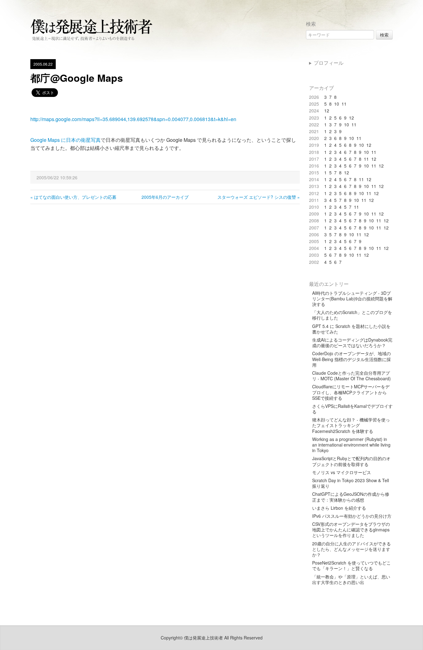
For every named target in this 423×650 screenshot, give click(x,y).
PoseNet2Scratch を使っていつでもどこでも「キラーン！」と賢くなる (351, 565)
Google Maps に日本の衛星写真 (65, 139)
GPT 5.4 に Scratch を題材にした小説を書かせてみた (351, 328)
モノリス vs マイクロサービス (341, 472)
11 (344, 104)
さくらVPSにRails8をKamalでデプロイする (352, 408)
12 (326, 110)
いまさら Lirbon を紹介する (339, 508)
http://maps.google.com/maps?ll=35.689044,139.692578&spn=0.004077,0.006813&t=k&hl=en (133, 119)
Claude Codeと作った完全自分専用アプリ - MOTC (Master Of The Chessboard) (351, 375)
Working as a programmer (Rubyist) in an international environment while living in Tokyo (351, 444)
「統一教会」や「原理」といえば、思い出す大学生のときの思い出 (351, 579)
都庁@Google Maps (76, 78)
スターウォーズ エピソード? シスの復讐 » (258, 197)
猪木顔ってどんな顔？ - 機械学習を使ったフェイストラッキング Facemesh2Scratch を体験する (351, 425)
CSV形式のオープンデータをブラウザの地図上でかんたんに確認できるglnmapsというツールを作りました (351, 529)
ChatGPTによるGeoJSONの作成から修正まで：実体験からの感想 (350, 496)
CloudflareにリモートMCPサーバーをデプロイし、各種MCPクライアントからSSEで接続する (351, 392)
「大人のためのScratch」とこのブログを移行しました (352, 315)
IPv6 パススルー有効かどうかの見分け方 (351, 516)
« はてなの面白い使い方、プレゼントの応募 (73, 197)
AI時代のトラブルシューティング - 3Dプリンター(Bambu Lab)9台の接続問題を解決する (352, 298)
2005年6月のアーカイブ (165, 197)
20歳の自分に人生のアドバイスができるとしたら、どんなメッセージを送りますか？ (351, 549)
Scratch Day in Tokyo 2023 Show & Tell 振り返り (350, 483)
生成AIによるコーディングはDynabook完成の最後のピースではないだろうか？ (352, 342)
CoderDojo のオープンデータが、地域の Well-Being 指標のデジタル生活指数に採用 (351, 359)
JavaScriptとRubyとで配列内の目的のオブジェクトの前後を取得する (351, 461)
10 (336, 104)
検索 (384, 35)
